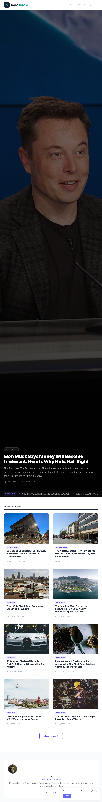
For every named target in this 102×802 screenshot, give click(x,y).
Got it (67, 796)
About (71, 5)
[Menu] (95, 5)
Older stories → (51, 736)
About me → (51, 792)
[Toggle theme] (90, 5)
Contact (81, 5)
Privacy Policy (91, 791)
